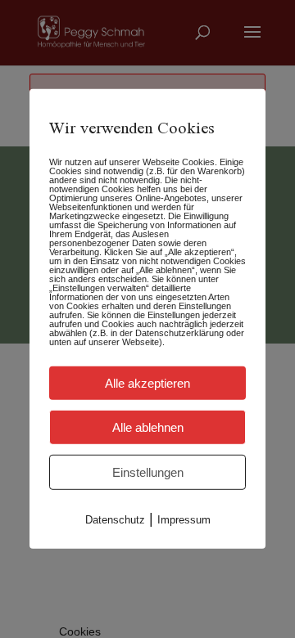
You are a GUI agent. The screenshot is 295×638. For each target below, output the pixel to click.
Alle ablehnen (148, 427)
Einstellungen (148, 472)
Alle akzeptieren (147, 383)
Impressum (184, 520)
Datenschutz (115, 520)
